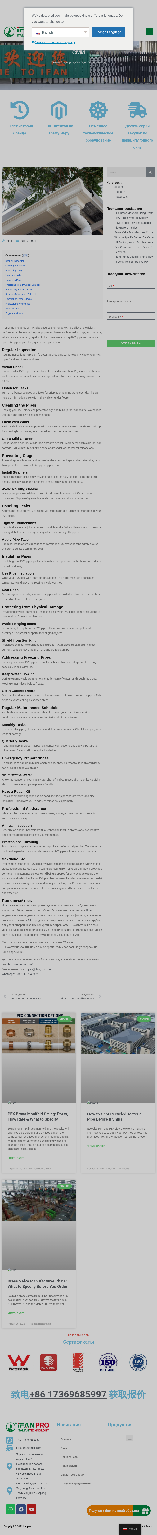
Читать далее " (16, 1158)
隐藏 (25, 255)
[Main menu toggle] (149, 31)
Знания (119, 186)
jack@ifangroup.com (40, 969)
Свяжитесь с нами (72, 1474)
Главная (55, 62)
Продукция (121, 196)
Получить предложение (76, 1483)
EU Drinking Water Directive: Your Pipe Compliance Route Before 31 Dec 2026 (134, 247)
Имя (110, 285)
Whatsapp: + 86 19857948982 (20, 974)
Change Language (108, 32)
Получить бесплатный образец (114, 1511)
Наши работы (69, 1457)
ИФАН (6, 905)
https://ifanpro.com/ (20, 964)
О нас (64, 1448)
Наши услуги (69, 1465)
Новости (119, 191)
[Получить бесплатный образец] (145, 1510)
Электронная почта (119, 301)
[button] (129, 1438)
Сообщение (114, 316)
